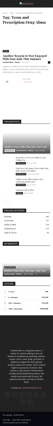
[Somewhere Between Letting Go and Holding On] (8, 160)
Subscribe (44, 309)
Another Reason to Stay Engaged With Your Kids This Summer (25, 57)
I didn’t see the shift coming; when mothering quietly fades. (29, 180)
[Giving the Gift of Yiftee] (8, 193)
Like (46, 291)
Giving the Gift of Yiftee (25, 190)
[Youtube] (30, 402)
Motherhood (9, 150)
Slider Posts (21, 163)
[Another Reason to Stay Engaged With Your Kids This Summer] (26, 40)
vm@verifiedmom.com (32, 387)
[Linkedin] (22, 394)
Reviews (19, 193)
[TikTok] (43, 394)
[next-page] (8, 201)
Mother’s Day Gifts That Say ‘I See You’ (26, 146)
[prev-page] (4, 201)
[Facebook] (7, 394)
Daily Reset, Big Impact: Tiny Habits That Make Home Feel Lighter (32, 169)
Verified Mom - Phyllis (11, 62)
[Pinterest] (36, 394)
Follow (45, 297)
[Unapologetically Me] (26, 3)
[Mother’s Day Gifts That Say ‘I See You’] (26, 140)
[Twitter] (23, 402)
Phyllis (6, 51)
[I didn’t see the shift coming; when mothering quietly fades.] (8, 182)
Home (5, 13)
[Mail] (29, 394)
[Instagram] (14, 394)
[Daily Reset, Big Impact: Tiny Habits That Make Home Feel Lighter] (8, 171)
